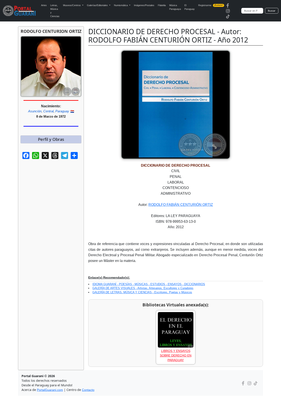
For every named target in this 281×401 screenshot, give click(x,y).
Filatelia (162, 5)
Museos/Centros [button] (72, 5)
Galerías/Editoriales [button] (97, 5)
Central (48, 111)
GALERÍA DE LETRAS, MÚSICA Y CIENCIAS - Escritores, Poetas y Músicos (142, 292)
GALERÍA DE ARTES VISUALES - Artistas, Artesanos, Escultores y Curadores (142, 288)
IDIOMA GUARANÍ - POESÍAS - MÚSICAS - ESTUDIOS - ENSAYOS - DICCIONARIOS (148, 284)
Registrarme (210, 5)
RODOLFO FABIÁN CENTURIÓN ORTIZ (180, 205)
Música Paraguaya (175, 7)
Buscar (272, 10)
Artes (44, 5)
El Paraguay (189, 7)
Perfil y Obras (51, 139)
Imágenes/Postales (144, 5)
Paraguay (62, 111)
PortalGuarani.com (50, 390)
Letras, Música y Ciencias (54, 11)
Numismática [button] (121, 5)
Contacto (88, 390)
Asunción (34, 111)
